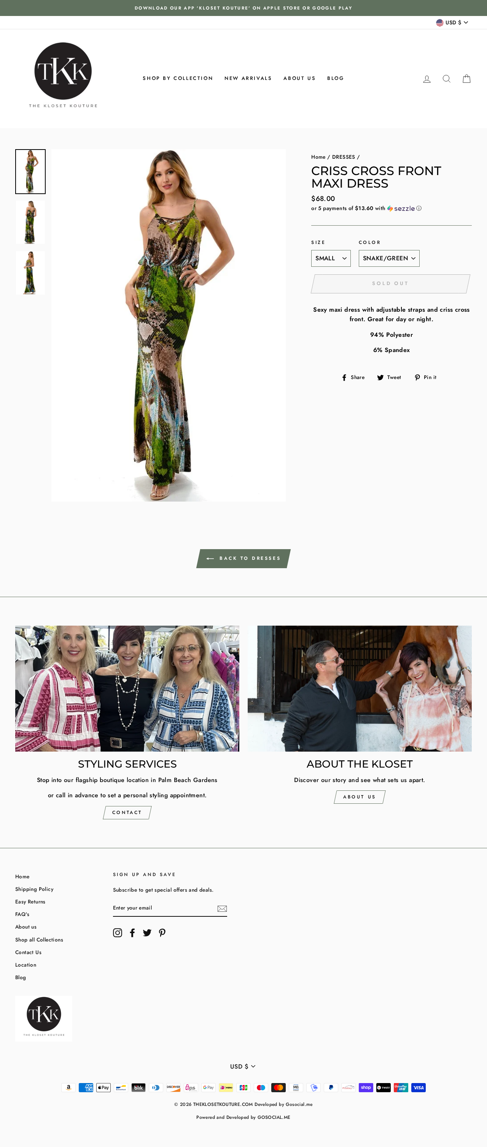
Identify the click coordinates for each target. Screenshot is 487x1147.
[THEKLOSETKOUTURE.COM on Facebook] (132, 932)
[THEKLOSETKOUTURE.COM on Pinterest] (162, 932)
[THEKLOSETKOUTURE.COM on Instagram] (117, 932)
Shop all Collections (39, 939)
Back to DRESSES (249, 558)
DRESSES (343, 157)
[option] (243, 8)
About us (299, 78)
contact (127, 812)
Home (318, 157)
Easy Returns (30, 901)
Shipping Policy (34, 889)
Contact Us (28, 952)
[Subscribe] (222, 908)
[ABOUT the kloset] (360, 689)
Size (318, 242)
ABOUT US (359, 796)
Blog (335, 78)
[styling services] (127, 689)
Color (370, 242)
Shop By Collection (178, 78)
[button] (391, 208)
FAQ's (22, 914)
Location (25, 965)
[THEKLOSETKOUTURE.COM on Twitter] (147, 932)
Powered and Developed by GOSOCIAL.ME (243, 1117)
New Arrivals (248, 78)
